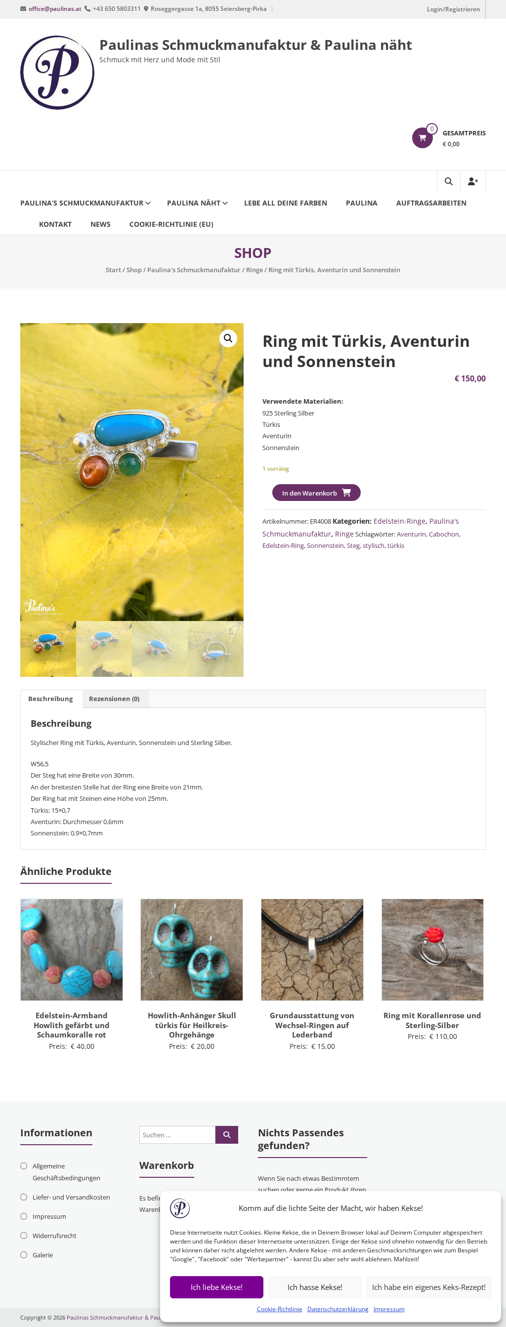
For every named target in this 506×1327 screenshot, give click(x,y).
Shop (134, 269)
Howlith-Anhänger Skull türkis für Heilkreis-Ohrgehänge (192, 1024)
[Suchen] (226, 1135)
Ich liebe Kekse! (217, 1287)
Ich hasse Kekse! (315, 1287)
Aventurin (411, 534)
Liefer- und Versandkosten (71, 1197)
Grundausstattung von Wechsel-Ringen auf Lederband (312, 1024)
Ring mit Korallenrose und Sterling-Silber (432, 1020)
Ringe (254, 269)
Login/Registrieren (453, 9)
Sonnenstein (325, 545)
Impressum (389, 1309)
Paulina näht (193, 202)
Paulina (362, 202)
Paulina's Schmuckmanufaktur (194, 269)
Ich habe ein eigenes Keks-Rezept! (429, 1287)
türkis (395, 545)
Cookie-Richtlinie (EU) (171, 224)
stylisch (373, 545)
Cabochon (444, 534)
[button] (228, 338)
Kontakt (55, 224)
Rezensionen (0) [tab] (114, 698)
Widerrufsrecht (55, 1235)
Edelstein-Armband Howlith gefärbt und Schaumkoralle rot (72, 1024)
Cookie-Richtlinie (279, 1309)
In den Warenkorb (309, 493)
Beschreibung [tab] (50, 698)
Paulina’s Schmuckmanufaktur (81, 202)
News (100, 224)
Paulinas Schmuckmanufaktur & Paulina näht (255, 44)
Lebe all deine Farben (285, 202)
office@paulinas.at (55, 8)
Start (113, 269)
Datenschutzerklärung (338, 1309)
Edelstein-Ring (283, 545)
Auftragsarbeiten (431, 202)
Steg (353, 545)
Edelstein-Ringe (399, 521)
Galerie (43, 1254)
